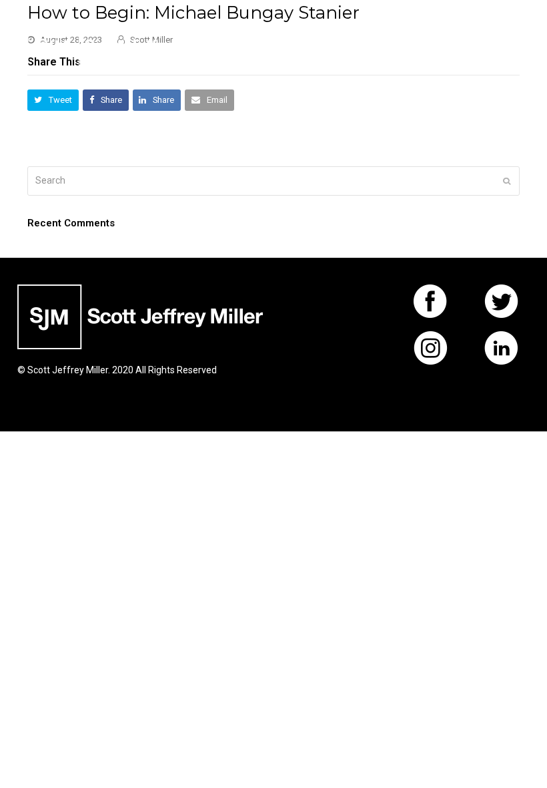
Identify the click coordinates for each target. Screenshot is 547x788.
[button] (512, 47)
